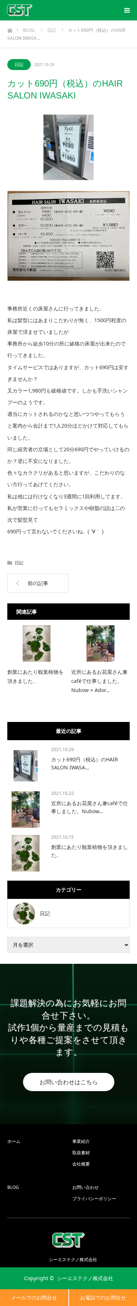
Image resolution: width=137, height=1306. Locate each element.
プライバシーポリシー (94, 1198)
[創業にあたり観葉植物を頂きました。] (36, 643)
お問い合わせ (85, 1187)
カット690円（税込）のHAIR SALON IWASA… (84, 763)
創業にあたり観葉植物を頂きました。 (35, 676)
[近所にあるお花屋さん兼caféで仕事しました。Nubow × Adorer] (100, 643)
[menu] (127, 10)
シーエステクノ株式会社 (85, 1278)
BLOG (13, 1187)
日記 (19, 64)
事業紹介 (81, 1141)
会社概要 (81, 1164)
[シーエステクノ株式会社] (20, 10)
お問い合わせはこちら (68, 1082)
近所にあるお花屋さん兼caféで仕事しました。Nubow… (89, 807)
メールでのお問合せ (34, 1297)
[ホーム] (9, 28)
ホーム (13, 1141)
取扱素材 (81, 1152)
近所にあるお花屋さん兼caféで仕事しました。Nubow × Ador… (99, 680)
